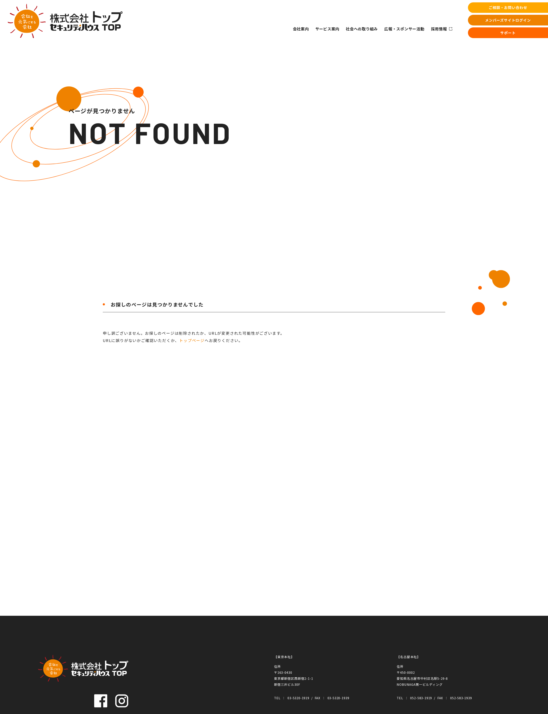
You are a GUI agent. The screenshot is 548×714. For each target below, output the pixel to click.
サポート (508, 32)
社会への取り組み (362, 28)
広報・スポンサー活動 (404, 28)
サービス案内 (327, 28)
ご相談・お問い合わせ (508, 7)
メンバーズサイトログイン (508, 20)
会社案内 (301, 28)
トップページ (192, 340)
